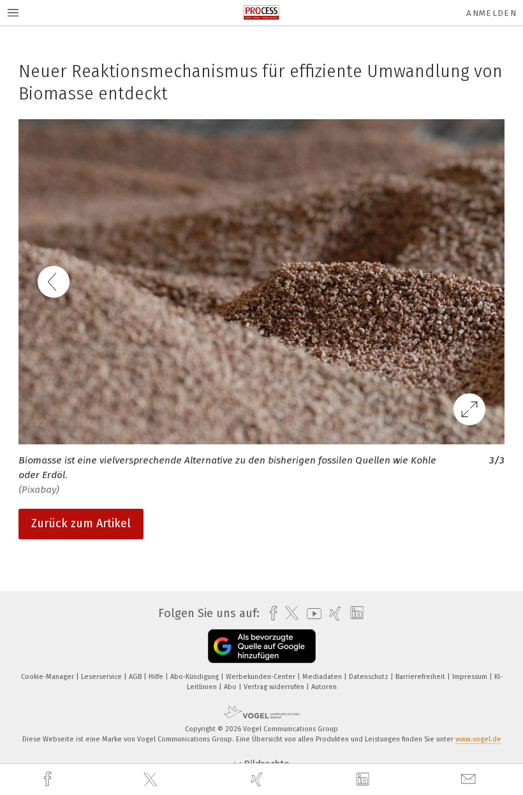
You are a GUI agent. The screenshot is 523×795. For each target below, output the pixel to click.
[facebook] (49, 779)
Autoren (324, 687)
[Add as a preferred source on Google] (262, 646)
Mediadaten (323, 677)
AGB (136, 677)
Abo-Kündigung (195, 677)
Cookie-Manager (48, 677)
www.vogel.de (478, 739)
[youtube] (310, 614)
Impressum (470, 677)
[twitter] (152, 780)
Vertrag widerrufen (275, 687)
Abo (231, 687)
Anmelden (491, 13)
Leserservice (102, 677)
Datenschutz (369, 677)
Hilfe (157, 677)
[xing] (258, 779)
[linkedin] (364, 779)
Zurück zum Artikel (81, 523)
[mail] (470, 779)
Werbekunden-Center (261, 677)
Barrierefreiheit (421, 677)
